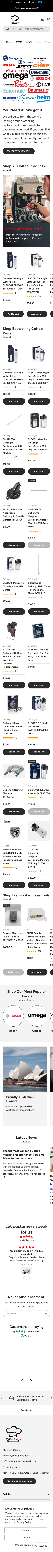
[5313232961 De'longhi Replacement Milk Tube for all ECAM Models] (14, 420)
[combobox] (26, 29)
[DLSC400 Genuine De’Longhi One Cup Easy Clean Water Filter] (39, 630)
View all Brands (26, 1000)
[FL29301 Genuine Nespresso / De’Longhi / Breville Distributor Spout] (14, 490)
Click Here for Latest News (19, 1481)
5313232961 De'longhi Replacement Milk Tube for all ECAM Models (13, 446)
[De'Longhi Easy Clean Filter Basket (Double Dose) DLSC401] (14, 704)
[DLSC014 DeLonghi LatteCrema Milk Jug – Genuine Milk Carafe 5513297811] (37, 260)
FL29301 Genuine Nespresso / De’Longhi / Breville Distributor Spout (13, 514)
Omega (37, 1030)
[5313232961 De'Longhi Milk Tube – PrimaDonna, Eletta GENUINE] (39, 564)
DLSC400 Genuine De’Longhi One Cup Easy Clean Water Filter (38, 654)
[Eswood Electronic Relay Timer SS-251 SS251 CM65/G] (13, 915)
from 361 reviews (26, 1240)
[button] (24, 1278)
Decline (26, 1537)
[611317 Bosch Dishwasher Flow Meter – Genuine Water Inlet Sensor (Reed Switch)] (37, 915)
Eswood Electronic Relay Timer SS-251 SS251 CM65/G (13, 937)
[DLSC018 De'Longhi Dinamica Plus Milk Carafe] (14, 564)
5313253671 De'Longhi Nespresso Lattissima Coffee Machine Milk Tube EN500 (38, 518)
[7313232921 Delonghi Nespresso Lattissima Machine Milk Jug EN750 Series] (39, 830)
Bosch (13, 1030)
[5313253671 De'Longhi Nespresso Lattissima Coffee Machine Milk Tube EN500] (39, 490)
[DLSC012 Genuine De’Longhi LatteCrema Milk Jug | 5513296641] (39, 420)
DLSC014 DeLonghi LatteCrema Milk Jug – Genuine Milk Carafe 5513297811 (37, 285)
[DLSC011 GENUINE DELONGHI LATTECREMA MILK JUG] (39, 704)
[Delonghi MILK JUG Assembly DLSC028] (39, 771)
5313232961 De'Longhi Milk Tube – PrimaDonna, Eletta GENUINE (39, 588)
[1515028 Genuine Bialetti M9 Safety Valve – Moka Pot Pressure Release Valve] (14, 830)
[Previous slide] (22, 1381)
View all (7, 170)
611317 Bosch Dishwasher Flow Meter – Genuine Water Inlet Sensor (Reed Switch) (37, 940)
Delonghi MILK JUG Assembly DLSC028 (39, 791)
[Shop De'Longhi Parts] (26, 199)
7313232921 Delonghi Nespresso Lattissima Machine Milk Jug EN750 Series (39, 858)
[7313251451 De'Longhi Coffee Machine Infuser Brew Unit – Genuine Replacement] (14, 630)
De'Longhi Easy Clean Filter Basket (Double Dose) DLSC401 (13, 728)
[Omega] (37, 1015)
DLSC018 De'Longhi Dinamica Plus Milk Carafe (13, 586)
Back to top (26, 1410)
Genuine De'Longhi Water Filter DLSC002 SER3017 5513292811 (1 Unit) (13, 283)
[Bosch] (13, 1015)
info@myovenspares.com (16, 1455)
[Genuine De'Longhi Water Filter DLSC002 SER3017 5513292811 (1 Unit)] (13, 260)
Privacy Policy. (24, 1522)
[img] (26, 1236)
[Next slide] (31, 1381)
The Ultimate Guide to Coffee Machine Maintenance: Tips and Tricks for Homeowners (23, 1154)
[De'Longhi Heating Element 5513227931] (14, 771)
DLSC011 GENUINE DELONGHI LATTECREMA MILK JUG (38, 728)
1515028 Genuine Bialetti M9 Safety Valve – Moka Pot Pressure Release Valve (12, 856)
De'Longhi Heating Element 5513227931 (13, 793)
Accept (26, 1529)
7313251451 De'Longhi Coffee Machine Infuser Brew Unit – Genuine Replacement (12, 658)
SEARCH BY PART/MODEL (19, 151)
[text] (26, 2)
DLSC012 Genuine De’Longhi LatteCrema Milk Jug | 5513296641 (37, 444)
